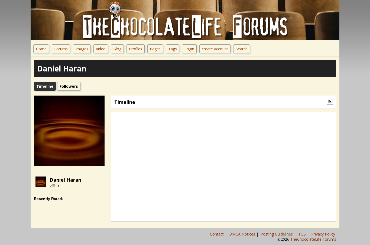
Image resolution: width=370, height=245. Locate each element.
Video (101, 48)
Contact (217, 234)
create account (215, 48)
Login (189, 48)
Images (81, 48)
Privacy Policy (323, 234)
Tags (172, 48)
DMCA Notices (242, 234)
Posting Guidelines (277, 234)
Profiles (135, 48)
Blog (117, 48)
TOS (302, 234)
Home (41, 48)
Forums (61, 48)
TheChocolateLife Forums (313, 239)
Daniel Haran (65, 180)
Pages (155, 48)
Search (242, 48)
